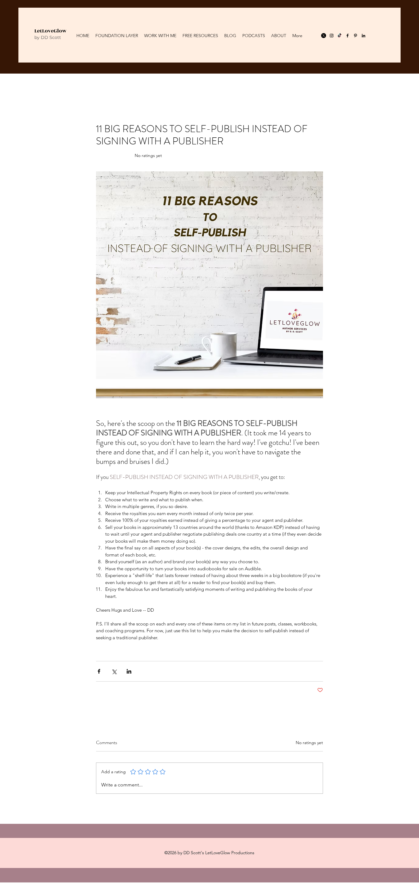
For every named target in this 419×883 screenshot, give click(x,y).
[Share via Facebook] (99, 671)
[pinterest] (355, 35)
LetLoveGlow (50, 31)
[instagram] (331, 35)
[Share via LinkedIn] (129, 671)
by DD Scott (47, 37)
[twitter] (323, 35)
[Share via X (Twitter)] (114, 671)
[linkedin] (363, 35)
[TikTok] (339, 35)
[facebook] (347, 35)
